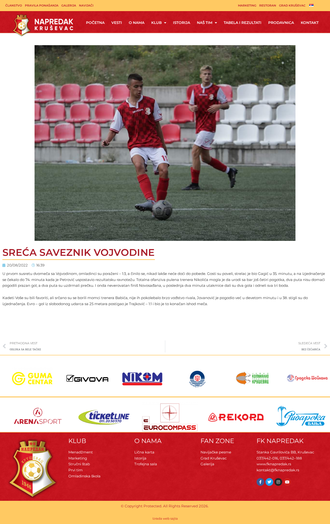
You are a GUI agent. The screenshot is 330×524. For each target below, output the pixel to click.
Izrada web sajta (165, 518)
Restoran (267, 5)
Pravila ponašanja (41, 5)
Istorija (181, 22)
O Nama (136, 22)
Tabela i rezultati (242, 22)
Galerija (68, 5)
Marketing (247, 5)
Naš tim (204, 22)
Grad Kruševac (292, 5)
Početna (95, 22)
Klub (156, 22)
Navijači (86, 5)
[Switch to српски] (311, 5)
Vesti (116, 22)
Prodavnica (281, 22)
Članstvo (13, 5)
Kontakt (310, 22)
